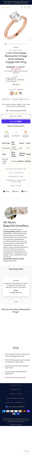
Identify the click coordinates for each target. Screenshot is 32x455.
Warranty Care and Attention (16, 181)
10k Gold (11, 80)
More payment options (16, 126)
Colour (16, 89)
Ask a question (16, 172)
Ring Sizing (16, 185)
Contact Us (15, 385)
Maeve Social (20, 421)
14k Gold (21, 80)
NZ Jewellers (16, 50)
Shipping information (16, 169)
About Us (15, 389)
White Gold (20, 93)
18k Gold (16, 84)
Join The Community (15, 402)
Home (15, 47)
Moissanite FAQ (16, 176)
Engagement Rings (16, 398)
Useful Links (15, 394)
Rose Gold (12, 93)
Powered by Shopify (16, 424)
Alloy (16, 76)
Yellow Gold (16, 93)
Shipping (16, 71)
